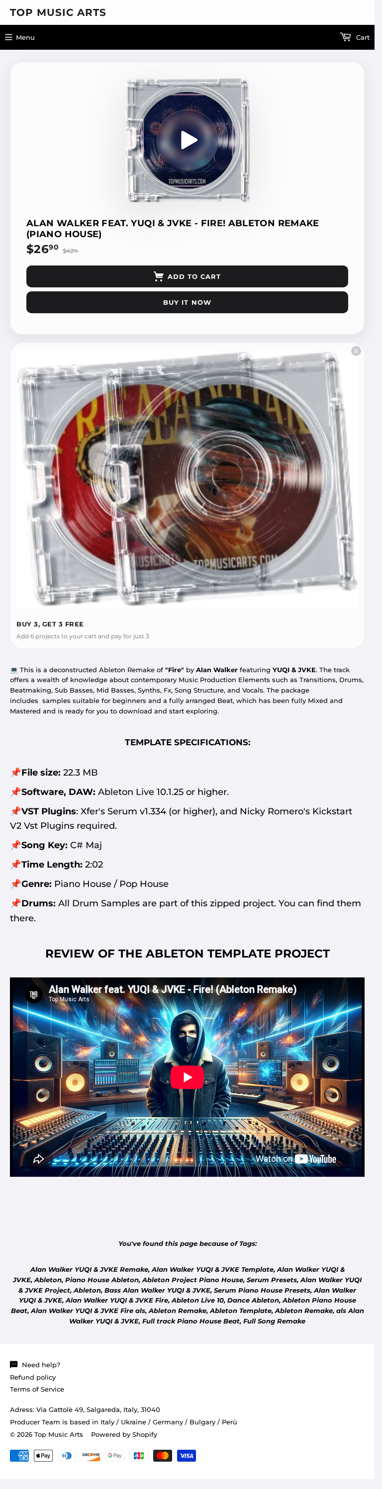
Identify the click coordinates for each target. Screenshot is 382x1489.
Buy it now (187, 302)
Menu (25, 37)
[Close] (356, 351)
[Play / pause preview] (187, 140)
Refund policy (33, 1377)
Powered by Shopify (124, 1434)
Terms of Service (37, 1389)
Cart (362, 37)
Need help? (41, 1365)
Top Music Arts (58, 12)
